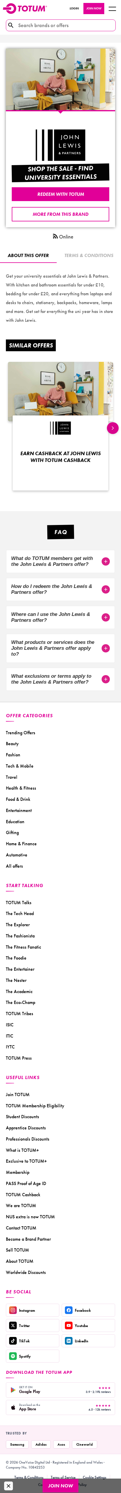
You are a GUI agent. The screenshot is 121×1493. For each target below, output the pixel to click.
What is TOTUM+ (22, 1150)
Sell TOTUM (17, 1250)
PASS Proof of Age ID (26, 1183)
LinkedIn (81, 1340)
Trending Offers (20, 733)
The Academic (19, 991)
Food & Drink (18, 799)
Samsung (17, 1444)
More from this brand (60, 214)
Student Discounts (22, 1116)
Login (74, 8)
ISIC (10, 1025)
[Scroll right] (113, 428)
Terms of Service (63, 1477)
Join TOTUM (18, 1094)
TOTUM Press (19, 1058)
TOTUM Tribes (19, 1013)
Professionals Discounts (27, 1139)
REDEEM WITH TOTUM (60, 194)
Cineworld (84, 1444)
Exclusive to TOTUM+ (26, 1161)
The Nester (16, 980)
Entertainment (19, 810)
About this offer (28, 255)
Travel (11, 777)
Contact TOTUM (21, 1228)
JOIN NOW (93, 8)
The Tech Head (20, 913)
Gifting (12, 832)
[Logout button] (112, 8)
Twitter (24, 1325)
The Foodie (16, 958)
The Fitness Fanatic (23, 947)
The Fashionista (20, 936)
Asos (61, 1444)
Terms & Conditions (28, 1477)
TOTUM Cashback (23, 1195)
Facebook (83, 1310)
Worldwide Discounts (26, 1272)
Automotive (16, 855)
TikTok (24, 1340)
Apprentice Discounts (26, 1128)
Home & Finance (21, 844)
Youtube (81, 1325)
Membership (17, 1172)
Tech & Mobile (19, 766)
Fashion (13, 755)
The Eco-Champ (20, 1002)
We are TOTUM (21, 1205)
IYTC (10, 1047)
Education (15, 821)
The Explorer (18, 925)
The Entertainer (20, 969)
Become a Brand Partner (28, 1239)
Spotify (25, 1356)
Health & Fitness (21, 788)
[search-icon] (10, 25)
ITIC (9, 1036)
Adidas (41, 1444)
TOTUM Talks (18, 902)
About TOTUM (19, 1261)
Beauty (12, 743)
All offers (14, 866)
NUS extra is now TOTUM (30, 1217)
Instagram (27, 1310)
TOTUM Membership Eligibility (35, 1106)
